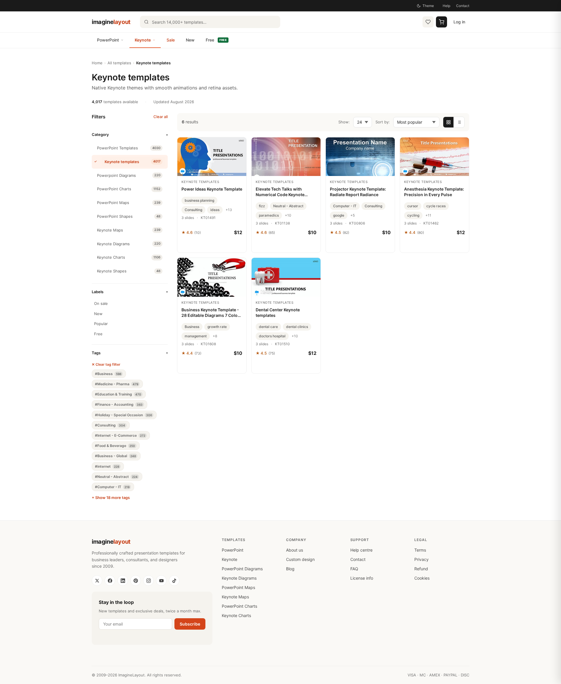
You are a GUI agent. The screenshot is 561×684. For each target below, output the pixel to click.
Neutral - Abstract (288, 206)
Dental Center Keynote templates (278, 312)
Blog (290, 568)
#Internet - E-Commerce (120, 435)
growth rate (217, 326)
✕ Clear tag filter (106, 364)
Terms (420, 549)
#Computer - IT (112, 487)
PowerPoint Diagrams (242, 568)
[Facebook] (110, 580)
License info (361, 578)
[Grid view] (448, 122)
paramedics (269, 215)
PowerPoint (108, 39)
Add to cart (212, 245)
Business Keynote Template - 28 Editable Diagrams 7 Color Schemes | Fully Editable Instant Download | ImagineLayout (210, 312)
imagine (111, 21)
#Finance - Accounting (119, 404)
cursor (412, 206)
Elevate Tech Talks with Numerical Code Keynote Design (280, 192)
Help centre (361, 549)
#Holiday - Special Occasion (123, 415)
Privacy (421, 559)
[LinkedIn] (122, 580)
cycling (413, 215)
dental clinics (297, 326)
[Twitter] (97, 580)
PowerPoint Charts (239, 606)
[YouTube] (161, 580)
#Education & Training (118, 394)
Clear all (160, 116)
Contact (462, 6)
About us (294, 549)
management (196, 336)
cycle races (436, 206)
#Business (108, 374)
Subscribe (190, 623)
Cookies (422, 578)
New (190, 39)
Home (97, 63)
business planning (199, 200)
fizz (262, 206)
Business (192, 326)
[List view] (459, 122)
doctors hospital (272, 336)
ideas (214, 210)
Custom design (300, 559)
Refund (421, 568)
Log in (459, 21)
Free (216, 39)
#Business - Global (115, 456)
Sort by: (382, 122)
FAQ (354, 568)
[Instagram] (148, 580)
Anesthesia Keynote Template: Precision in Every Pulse (434, 191)
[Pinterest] (135, 580)
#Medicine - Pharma (116, 384)
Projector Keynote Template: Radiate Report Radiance (358, 191)
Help (446, 6)
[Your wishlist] (428, 21)
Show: (344, 122)
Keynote (143, 39)
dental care (268, 326)
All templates (119, 63)
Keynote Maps (235, 596)
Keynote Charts (236, 615)
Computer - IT (344, 206)
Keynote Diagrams (239, 578)
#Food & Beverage (115, 445)
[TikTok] (174, 580)
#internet (107, 466)
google (338, 215)
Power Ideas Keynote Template (211, 188)
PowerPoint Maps (238, 587)
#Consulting (110, 425)
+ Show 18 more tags (111, 497)
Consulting (193, 210)
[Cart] (441, 21)
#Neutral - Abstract (116, 476)
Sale (171, 39)
